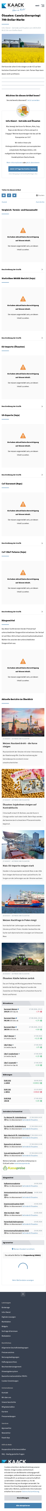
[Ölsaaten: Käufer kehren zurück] (23, 957)
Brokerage (6, 1307)
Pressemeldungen (9, 1416)
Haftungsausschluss (9, 1362)
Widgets (5, 1326)
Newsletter (6, 1433)
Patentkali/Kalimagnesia (13, 1221)
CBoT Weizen (9, 1036)
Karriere (5, 1411)
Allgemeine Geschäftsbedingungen (15, 1347)
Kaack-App (6, 1437)
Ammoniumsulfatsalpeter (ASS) (16, 1230)
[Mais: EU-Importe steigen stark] (23, 844)
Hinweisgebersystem (10, 1371)
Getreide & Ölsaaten (30, 1120)
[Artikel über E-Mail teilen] (4, 195)
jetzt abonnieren (32, 162)
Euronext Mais (9, 1027)
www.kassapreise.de (22, 1163)
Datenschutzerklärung (30, 1491)
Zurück (4, 202)
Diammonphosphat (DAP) (14, 1204)
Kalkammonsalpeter (12, 1183)
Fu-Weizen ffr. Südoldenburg (15, 1117)
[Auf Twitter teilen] (14, 195)
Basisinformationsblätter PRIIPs (14, 1376)
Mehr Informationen (14, 162)
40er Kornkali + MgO (11, 1213)
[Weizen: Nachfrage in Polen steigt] (23, 899)
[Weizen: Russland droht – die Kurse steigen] (23, 722)
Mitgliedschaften (8, 1407)
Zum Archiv (40, 202)
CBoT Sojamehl (10, 1062)
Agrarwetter (6, 1428)
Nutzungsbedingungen (10, 1357)
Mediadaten (6, 1336)
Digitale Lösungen (9, 1317)
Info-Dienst (6, 1312)
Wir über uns (6, 1397)
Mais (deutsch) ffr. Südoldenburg (16, 1135)
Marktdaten (6, 1321)
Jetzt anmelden (33, 100)
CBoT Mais (8, 1045)
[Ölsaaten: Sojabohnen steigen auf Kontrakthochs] (23, 783)
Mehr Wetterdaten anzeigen (23, 1280)
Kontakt (5, 1392)
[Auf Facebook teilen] (9, 195)
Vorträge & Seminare (10, 1331)
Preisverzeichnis (8, 1352)
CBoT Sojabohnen (11, 1054)
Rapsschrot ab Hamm (12, 1144)
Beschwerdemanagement (11, 1366)
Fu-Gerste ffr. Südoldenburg (15, 1126)
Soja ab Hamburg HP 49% (14, 1153)
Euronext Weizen (10, 1009)
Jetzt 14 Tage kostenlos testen (23, 169)
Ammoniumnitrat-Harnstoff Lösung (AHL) (18, 1193)
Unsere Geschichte (9, 1402)
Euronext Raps (9, 1018)
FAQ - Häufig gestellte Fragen (13, 1454)
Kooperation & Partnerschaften (14, 1449)
